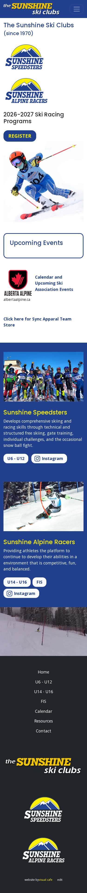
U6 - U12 (15, 458)
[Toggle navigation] (77, 9)
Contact (43, 731)
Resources (43, 721)
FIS (39, 582)
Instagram (52, 458)
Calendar (43, 711)
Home (43, 672)
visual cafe (45, 880)
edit (59, 880)
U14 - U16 (17, 582)
